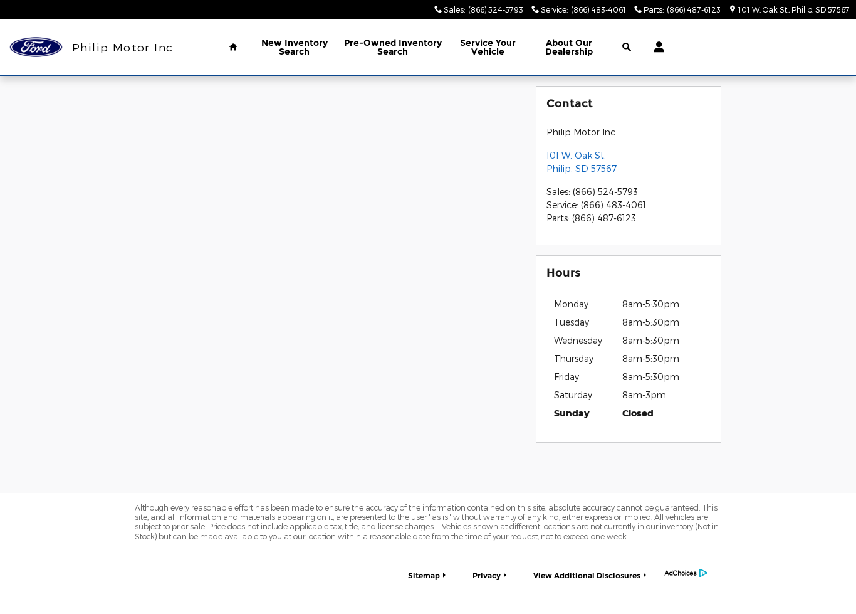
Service (488, 47)
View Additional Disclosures (586, 575)
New (294, 47)
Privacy (486, 575)
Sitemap (424, 575)
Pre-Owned (393, 47)
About (569, 47)
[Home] (36, 47)
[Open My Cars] (655, 47)
